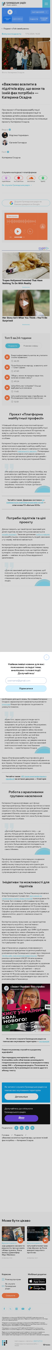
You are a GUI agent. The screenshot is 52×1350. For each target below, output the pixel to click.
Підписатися (26, 688)
